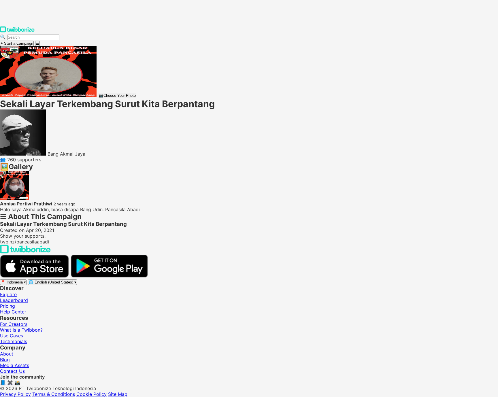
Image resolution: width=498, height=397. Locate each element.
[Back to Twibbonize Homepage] (25, 252)
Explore (8, 294)
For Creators (13, 324)
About (6, 354)
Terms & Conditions (53, 394)
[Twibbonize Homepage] (17, 31)
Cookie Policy (91, 394)
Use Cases (11, 336)
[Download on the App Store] (35, 276)
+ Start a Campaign (17, 43)
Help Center (13, 312)
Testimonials (13, 341)
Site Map (117, 394)
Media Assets (14, 365)
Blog (5, 359)
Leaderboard (14, 300)
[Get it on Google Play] (109, 276)
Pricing (7, 306)
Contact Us (12, 371)
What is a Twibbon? (21, 330)
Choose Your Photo (117, 95)
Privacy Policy (15, 394)
